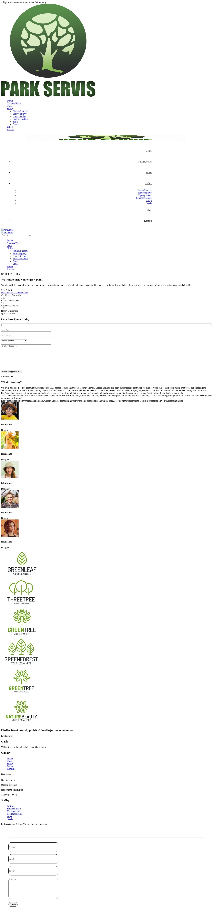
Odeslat (13, 904)
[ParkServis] (7, 230)
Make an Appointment (11, 371)
